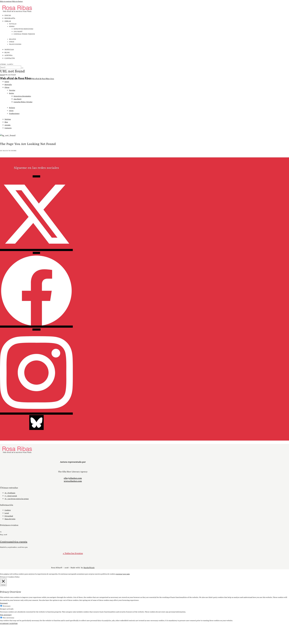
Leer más (126, 574)
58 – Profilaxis (10, 493)
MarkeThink (88, 567)
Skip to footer (17, 1)
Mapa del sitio (10, 519)
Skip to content (6, 1)
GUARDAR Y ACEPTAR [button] (8, 623)
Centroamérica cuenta (13, 541)
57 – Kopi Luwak (11, 496)
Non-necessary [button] (6, 615)
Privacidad (9, 516)
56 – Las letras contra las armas (17, 499)
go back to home (8, 151)
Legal (7, 513)
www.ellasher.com (73, 481)
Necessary (6, 606)
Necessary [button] (4, 603)
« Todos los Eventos (73, 553)
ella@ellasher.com (73, 478)
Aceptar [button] (119, 574)
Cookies (8, 510)
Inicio (2, 75)
